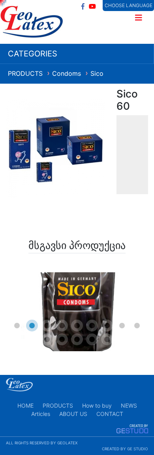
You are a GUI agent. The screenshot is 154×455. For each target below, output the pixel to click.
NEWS (129, 405)
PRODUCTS (26, 73)
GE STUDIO (137, 448)
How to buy (97, 405)
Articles (40, 413)
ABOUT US (73, 413)
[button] (17, 325)
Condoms (67, 73)
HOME (25, 405)
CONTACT (109, 413)
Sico (96, 73)
